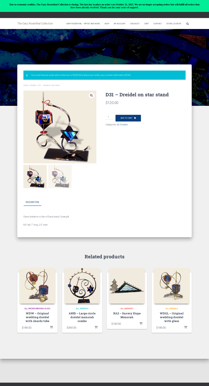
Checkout (135, 24)
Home (25, 85)
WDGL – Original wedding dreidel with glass (172, 317)
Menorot (129, 309)
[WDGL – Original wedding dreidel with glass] (172, 286)
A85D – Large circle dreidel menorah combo (82, 317)
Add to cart (126, 118)
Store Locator (173, 24)
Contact (157, 24)
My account (119, 24)
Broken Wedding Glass (39, 309)
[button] (91, 95)
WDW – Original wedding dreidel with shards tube (37, 317)
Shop (106, 24)
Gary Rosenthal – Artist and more (83, 24)
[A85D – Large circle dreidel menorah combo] (82, 286)
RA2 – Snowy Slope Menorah (127, 315)
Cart (146, 24)
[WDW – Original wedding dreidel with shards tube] (37, 286)
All (118, 124)
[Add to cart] (51, 327)
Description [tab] (32, 202)
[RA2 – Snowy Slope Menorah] (127, 286)
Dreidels (33, 85)
